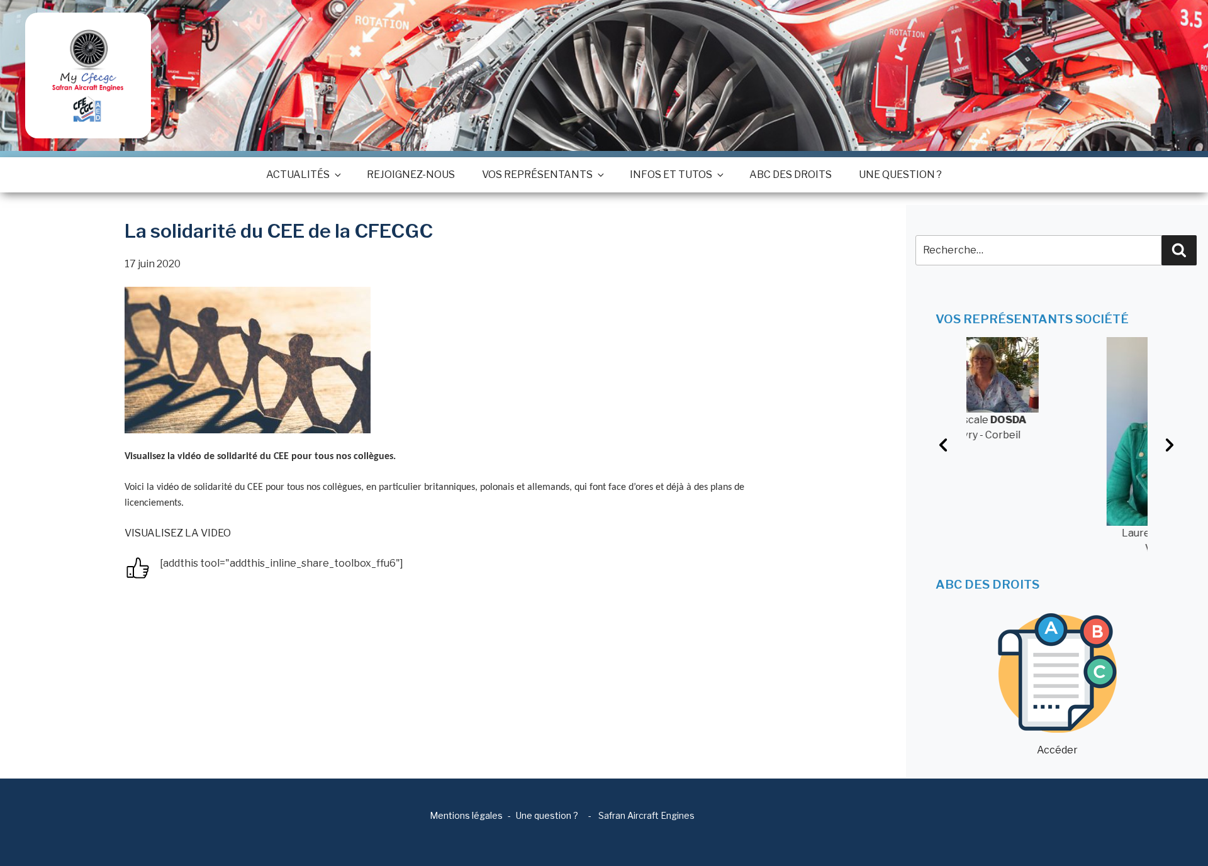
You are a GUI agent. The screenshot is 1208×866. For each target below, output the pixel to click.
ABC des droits (790, 174)
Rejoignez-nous (411, 174)
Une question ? (900, 174)
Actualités (298, 174)
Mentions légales (466, 815)
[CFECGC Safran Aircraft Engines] (88, 75)
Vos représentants (537, 174)
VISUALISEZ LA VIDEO (178, 533)
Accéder (1057, 750)
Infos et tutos (671, 174)
